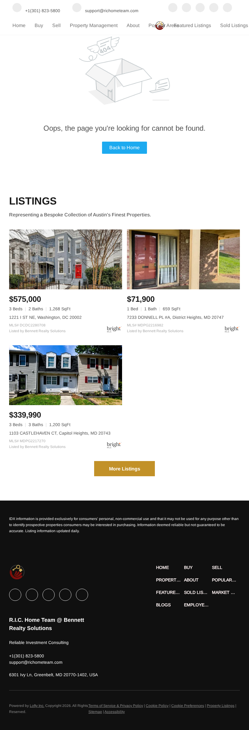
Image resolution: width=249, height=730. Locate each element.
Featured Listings (192, 25)
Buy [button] (39, 25)
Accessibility (114, 712)
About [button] (133, 25)
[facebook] (172, 8)
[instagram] (213, 8)
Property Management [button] (94, 25)
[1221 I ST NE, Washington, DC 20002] (65, 259)
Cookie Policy (157, 706)
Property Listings (220, 706)
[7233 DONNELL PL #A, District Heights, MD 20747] (183, 259)
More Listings (124, 468)
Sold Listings (234, 25)
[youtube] (227, 8)
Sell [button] (56, 25)
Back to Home (124, 147)
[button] (170, 567)
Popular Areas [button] (163, 25)
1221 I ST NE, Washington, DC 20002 (45, 317)
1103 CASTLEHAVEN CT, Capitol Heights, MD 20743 (60, 433)
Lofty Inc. (37, 706)
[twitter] (200, 8)
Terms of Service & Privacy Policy (115, 706)
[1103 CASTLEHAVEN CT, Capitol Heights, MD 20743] (65, 375)
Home (19, 25)
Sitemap (95, 712)
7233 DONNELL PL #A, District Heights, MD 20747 (175, 317)
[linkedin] (186, 8)
